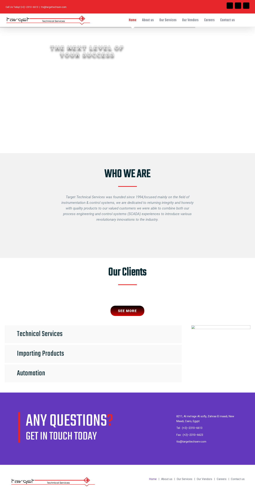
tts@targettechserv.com (53, 7)
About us (166, 479)
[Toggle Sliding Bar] (242, 20)
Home (153, 479)
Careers (221, 479)
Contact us (238, 479)
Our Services (184, 479)
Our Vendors (204, 479)
